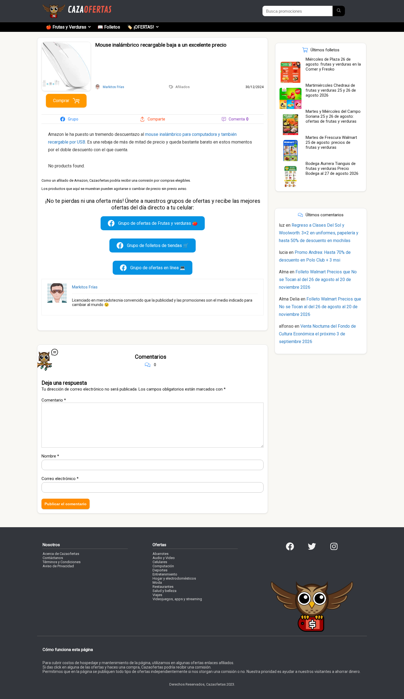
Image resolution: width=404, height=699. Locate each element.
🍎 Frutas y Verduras (66, 27)
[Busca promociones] (339, 11)
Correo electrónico (60, 478)
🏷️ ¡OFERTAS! (140, 27)
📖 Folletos (109, 27)
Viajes (157, 595)
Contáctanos (53, 558)
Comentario (53, 400)
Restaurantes (163, 587)
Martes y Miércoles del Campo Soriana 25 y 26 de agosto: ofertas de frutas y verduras (333, 116)
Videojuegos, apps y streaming (177, 599)
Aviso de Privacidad (58, 566)
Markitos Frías (85, 287)
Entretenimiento (165, 574)
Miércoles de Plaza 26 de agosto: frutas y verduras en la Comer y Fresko (333, 64)
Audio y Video (164, 558)
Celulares (160, 562)
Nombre (50, 456)
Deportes (160, 570)
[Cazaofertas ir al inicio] (77, 6)
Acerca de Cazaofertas (61, 554)
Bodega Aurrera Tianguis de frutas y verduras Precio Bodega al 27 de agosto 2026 (332, 168)
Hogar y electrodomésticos (174, 578)
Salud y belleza (164, 591)
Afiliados (182, 87)
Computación (163, 566)
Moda (157, 582)
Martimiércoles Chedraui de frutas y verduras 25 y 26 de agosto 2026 (331, 90)
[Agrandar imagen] (66, 44)
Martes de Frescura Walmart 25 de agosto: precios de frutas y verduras (331, 142)
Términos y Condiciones (62, 562)
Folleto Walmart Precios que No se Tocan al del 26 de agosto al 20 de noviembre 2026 (318, 279)
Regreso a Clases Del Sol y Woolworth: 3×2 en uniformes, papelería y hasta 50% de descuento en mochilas (318, 233)
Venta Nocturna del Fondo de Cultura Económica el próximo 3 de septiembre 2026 (317, 334)
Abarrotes (160, 554)
